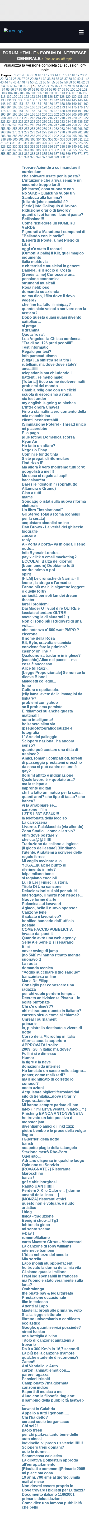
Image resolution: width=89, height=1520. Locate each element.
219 (68, 118)
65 (7, 86)
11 (43, 75)
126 (50, 96)
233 (62, 121)
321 (50, 143)
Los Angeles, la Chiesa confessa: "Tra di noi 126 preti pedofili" (52, 341)
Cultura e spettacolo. (40, 690)
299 (9, 139)
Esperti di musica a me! (43, 1392)
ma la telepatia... (36, 784)
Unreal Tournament (39, 1019)
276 (50, 132)
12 (47, 75)
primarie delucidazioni (41, 1499)
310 (74, 139)
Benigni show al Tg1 (40, 1220)
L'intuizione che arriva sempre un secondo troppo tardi (52, 182)
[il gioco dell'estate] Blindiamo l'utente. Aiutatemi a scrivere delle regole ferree (52, 852)
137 (26, 100)
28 (27, 79)
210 (15, 118)
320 (44, 143)
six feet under (34, 399)
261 (50, 129)
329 (8, 146)
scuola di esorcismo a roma (46, 394)
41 (83, 79)
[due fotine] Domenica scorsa (48, 437)
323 (62, 143)
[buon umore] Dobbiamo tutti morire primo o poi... (48, 568)
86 (12, 89)
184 (38, 111)
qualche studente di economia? (50, 1357)
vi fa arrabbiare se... (39, 805)
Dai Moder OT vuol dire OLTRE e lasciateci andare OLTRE (51, 610)
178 (2, 111)
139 (38, 100)
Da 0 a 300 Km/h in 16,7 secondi (50, 1349)
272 (26, 132)
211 (21, 118)
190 (74, 111)
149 (8, 104)
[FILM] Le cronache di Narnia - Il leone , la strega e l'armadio (50, 580)
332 (26, 146)
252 (86, 125)
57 (61, 82)
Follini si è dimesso (39, 1054)
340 (74, 146)
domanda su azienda (40, 292)
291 (50, 136)
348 (32, 150)
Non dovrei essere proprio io (47, 1486)
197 (26, 114)
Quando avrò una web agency (49, 938)
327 (86, 143)
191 (80, 111)
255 (14, 129)
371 (80, 154)
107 (27, 93)
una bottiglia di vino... (41, 1336)
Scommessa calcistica (42, 1456)
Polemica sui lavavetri (41, 904)
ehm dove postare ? (40, 835)
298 (3, 139)
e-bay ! (28, 1233)
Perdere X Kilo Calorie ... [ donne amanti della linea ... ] (51, 1193)
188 (62, 111)
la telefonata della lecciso (44, 818)
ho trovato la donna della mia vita (51, 1268)
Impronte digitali (36, 788)
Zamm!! (28, 1362)
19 (77, 75)
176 (80, 107)
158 (62, 104)
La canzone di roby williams (46, 1246)
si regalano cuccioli (39, 878)
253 (2, 129)
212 (26, 118)
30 (36, 79)
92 (37, 89)
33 (49, 79)
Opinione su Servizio (40, 1165)
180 (14, 111)
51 (36, 82)
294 (68, 136)
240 (14, 125)
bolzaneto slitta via (38, 724)
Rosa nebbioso (35, 287)
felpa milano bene (38, 874)
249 (68, 125)
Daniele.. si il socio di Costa (46, 270)
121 (20, 96)
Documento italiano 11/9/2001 (48, 1494)
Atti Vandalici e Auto (40, 1366)
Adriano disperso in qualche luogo (53, 1161)
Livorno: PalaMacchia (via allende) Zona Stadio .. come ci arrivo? (52, 829)
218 (62, 118)
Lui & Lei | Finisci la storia (45, 882)
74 (47, 86)
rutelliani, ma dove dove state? (49, 364)
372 (86, 154)
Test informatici (35, 347)
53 (44, 82)
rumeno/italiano (36, 1238)
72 (39, 86)
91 (33, 89)
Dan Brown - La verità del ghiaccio (52, 527)
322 (56, 143)
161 (80, 104)
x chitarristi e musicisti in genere (51, 266)
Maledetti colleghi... (39, 681)
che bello (30, 1507)
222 (86, 118)
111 (51, 93)
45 (10, 82)
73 (43, 86)
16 (64, 75)
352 (56, 150)
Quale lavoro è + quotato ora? (48, 780)
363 (32, 154)
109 (39, 93)
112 (56, 93)
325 (74, 143)
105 (16, 93)
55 (53, 82)
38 (70, 79)
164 (8, 107)
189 (68, 111)
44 (6, 82)
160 (74, 104)
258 (32, 129)
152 (26, 104)
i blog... (28, 1212)
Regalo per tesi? (36, 352)
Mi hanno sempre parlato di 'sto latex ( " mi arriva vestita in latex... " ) (54, 1107)
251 (80, 125)
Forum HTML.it (19, 52)
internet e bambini (38, 1250)
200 (44, 114)
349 (38, 150)
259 (38, 129)
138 (32, 100)
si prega (29, 326)
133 (2, 100)
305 (44, 139)
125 (44, 96)
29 (31, 79)
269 (8, 132)
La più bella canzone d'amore (48, 1353)
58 (66, 82)
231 (50, 121)
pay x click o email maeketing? (49, 557)
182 (26, 111)
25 (14, 79)
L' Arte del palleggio (39, 737)
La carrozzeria (34, 822)
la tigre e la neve (36, 1062)
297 (86, 136)
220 (74, 118)
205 (74, 114)
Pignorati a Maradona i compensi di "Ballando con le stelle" (53, 234)
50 (31, 82)
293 (62, 136)
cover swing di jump (40, 951)
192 (86, 111)
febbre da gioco (36, 1225)
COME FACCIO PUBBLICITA (47, 929)
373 (20, 157)
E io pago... (32, 433)
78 (64, 86)
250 (74, 125)
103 (4, 93)
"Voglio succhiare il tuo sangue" (51, 972)
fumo (26, 685)
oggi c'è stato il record (42, 249)
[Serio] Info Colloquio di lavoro (49, 206)
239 (8, 125)
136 (20, 100)
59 (70, 82)
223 (2, 121)
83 (86, 86)
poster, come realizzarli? (43, 1075)
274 (38, 132)
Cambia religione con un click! (49, 390)
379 (56, 157)
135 (14, 100)
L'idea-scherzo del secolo (45, 1255)
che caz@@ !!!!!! (36, 840)
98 (63, 89)
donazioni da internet (41, 1066)
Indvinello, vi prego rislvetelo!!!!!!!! (52, 1443)
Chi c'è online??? (37, 1006)
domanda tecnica (37, 968)
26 (19, 79)
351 (50, 150)
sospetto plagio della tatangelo (49, 1148)
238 (2, 125)
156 (50, 104)
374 (26, 157)
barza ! (28, 1178)
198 (32, 114)
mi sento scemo (36, 1229)
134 (8, 100)
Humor (28, 1058)
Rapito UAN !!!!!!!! (38, 1186)
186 (50, 111)
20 (82, 75)
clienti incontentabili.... (42, 420)
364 (38, 154)
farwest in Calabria (38, 1409)
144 (68, 100)
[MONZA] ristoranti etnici (44, 1199)
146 (80, 100)
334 (38, 146)
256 (20, 129)
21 (86, 75)
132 (85, 96)
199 (38, 114)
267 (86, 129)
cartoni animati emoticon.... (46, 1370)
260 (44, 129)
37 (66, 79)
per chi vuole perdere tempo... (48, 994)
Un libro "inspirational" (42, 510)
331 (20, 146)
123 (32, 96)
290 (44, 136)
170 (44, 107)
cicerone (29, 634)
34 (53, 79)
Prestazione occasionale (44, 1298)
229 (38, 121)
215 (44, 118)
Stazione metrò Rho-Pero (44, 1152)
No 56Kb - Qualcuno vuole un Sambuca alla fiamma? (48, 195)
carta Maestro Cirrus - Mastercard (52, 1242)
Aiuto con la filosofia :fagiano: (48, 1396)
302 (26, 139)
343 (2, 150)
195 (14, 114)
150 (14, 104)
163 (2, 107)
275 (44, 132)
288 (32, 136)
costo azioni (33, 1088)
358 (2, 154)
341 (80, 146)
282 (86, 132)
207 (86, 114)
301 (21, 139)
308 (62, 139)
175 (74, 107)
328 (2, 146)
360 (14, 154)
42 (87, 79)
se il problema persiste (42, 707)
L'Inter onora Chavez (40, 407)
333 (32, 146)
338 (62, 146)
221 (80, 118)
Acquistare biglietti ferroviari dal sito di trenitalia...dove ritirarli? (50, 1094)
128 (62, 96)
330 (14, 146)
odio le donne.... (36, 1452)
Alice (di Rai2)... (35, 668)
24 (10, 79)
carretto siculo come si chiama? (50, 1015)
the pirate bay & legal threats (47, 1293)
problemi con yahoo (40, 703)
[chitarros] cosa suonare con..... (50, 189)
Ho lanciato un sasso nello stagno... (54, 1071)
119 (8, 96)
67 (16, 86)
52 (40, 82)
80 (73, 86)
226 (20, 121)
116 (79, 93)
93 (42, 89)
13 (52, 75)
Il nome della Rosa (38, 638)
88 (20, 89)
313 (2, 143)
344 (8, 150)
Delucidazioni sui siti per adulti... (51, 891)
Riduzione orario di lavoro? (46, 210)
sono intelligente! (37, 720)
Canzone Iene (34, 912)
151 (20, 104)
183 (32, 111)
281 (80, 132)
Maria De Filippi (35, 981)
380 (62, 157)
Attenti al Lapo (35, 1306)
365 (44, 154)
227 (26, 121)
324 (68, 143)
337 (56, 146)
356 (80, 150)
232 (56, 121)
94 (46, 89)
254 (8, 129)
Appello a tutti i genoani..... (45, 1413)
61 (78, 82)
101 (78, 89)
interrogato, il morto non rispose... (52, 895)
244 (38, 125)
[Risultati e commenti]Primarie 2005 (53, 1469)
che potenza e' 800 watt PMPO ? (50, 630)
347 (26, 150)
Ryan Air (29, 441)
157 (56, 104)
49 (27, 82)
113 (62, 93)
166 (20, 107)
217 (56, 118)
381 (68, 157)
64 (3, 86)
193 (2, 114)
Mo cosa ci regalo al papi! (44, 476)
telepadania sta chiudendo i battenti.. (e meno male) (46, 375)
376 (38, 157)
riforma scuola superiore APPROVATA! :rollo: (44, 1043)
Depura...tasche (36, 1101)
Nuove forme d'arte (39, 899)
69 (24, 86)
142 (56, 100)
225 (14, 121)
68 (20, 86)
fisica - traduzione (38, 1216)
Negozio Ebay (34, 450)
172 (56, 107)
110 (45, 93)
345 (14, 150)
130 (73, 96)
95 (50, 89)
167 (26, 107)
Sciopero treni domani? (43, 1447)
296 (80, 136)
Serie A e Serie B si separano (48, 942)
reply (26, 540)
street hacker (33, 1332)
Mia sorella (31, 1259)
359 (8, 154)
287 (26, 136)
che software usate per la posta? (51, 176)
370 (74, 154)
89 (25, 89)
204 (68, 114)
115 (73, 93)
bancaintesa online (39, 976)
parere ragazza (35, 1375)
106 (21, 93)
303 (32, 139)
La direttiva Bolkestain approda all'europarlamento (50, 1462)
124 (38, 96)
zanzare (29, 536)
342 (86, 146)
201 (50, 114)
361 (20, 154)
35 (57, 79)
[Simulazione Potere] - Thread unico (54, 424)
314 (8, 143)
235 (74, 121)
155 (44, 104)
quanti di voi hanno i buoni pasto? (52, 215)
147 (86, 100)
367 (56, 154)
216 (50, 118)
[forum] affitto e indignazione (47, 775)
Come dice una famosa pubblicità (52, 1503)
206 (80, 114)
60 (74, 82)
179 (8, 111)
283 (2, 136)
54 (49, 82)
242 (26, 125)
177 (86, 107)
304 (38, 139)
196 (20, 114)
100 (72, 89)
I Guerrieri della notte (40, 1139)
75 (52, 86)
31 (40, 79)
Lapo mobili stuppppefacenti (47, 1263)
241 (20, 125)
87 (16, 89)
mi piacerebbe (34, 429)
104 (10, 93)
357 (86, 150)
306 (50, 139)
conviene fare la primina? (44, 647)
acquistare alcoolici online (45, 523)
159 (68, 104)
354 (68, 150)
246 (50, 125)
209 (9, 118)
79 (69, 86)
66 (11, 86)
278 (62, 132)
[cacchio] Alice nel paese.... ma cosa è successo (49, 662)
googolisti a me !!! (38, 471)
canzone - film (34, 810)
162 (86, 104)
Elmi (26, 947)
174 (68, 107)
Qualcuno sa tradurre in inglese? (51, 655)
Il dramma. (31, 330)
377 (44, 157)
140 (44, 100)
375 (32, 157)
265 (74, 129)
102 (84, 89)
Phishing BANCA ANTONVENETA (52, 1113)
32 (44, 79)
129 (68, 96)
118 (3, 96)
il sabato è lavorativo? (41, 917)
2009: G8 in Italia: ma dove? (46, 1049)
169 (38, 107)
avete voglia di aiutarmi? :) (45, 617)
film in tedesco (35, 1302)
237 (86, 121)
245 (44, 125)
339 (68, 146)
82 (82, 86)
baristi (27, 1143)
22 (2, 79)
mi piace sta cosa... (39, 1473)
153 (32, 104)
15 (60, 75)
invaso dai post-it (37, 934)
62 (83, 82)
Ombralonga (33, 1289)
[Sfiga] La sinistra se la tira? (46, 360)
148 (2, 104)
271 (20, 132)
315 (14, 143)
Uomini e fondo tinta (40, 454)
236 (80, 121)
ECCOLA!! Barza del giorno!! (48, 561)
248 (62, 125)
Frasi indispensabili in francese (50, 1276)
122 (26, 96)
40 (78, 79)
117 (85, 93)
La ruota (29, 964)
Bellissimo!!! (33, 219)
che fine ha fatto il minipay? (46, 304)
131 (79, 96)
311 (80, 139)
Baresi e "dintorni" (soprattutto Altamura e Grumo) (49, 486)
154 (38, 104)
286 (20, 136)
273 (32, 132)
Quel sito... (31, 1156)
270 (14, 132)
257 (26, 129)
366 (50, 154)
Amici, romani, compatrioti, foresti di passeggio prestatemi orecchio (52, 760)
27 (23, 79)
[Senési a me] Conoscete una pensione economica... (48, 277)
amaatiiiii (29, 369)
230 (44, 121)
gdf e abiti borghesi (39, 1182)
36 (61, 79)
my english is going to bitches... (50, 403)
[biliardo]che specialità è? (45, 202)
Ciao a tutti (31, 493)
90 (29, 89)
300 (15, 139)
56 (57, 82)
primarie (29, 1024)
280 (74, 132)
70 (28, 86)
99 (67, 89)
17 (69, 75)
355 (74, 150)
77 (60, 86)
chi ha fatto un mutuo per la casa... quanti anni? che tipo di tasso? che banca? (53, 796)
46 (14, 82)
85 (7, 89)
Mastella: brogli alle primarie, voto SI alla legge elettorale (52, 1312)
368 (62, 154)
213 (32, 118)
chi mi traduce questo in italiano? (51, 1011)
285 (14, 136)
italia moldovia (35, 262)
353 (62, 150)
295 (74, 136)
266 (80, 129)
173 (62, 107)
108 (33, 93)
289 (38, 136)
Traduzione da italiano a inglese (50, 844)
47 (19, 82)
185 (44, 111)
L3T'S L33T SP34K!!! (40, 814)
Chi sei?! (30, 1426)
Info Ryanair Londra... (41, 553)
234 (68, 121)
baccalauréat (33, 480)
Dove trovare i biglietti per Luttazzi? (53, 1490)
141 (50, 100)
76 (56, 86)
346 (20, 150)
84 (3, 89)
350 (44, 150)
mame (27, 497)
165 (14, 107)
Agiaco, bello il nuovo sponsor (49, 908)
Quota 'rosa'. (33, 334)
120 (14, 96)
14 (56, 75)
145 (74, 100)
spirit (26, 574)
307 (56, 139)
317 (26, 143)
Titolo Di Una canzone (41, 887)
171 (50, 107)
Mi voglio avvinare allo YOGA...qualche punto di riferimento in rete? (44, 865)
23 (6, 79)
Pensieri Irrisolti (36, 1379)
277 (56, 132)
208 (3, 118)
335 (44, 146)
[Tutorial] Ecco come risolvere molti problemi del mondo (53, 384)
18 (73, 75)
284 (8, 136)
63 (87, 82)
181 (20, 111)
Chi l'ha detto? (35, 1417)
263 (62, 129)
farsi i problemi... (36, 604)
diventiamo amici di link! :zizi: (48, 1126)
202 (56, 114)
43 (2, 82)
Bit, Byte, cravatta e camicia (46, 643)
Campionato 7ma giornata (45, 1383)
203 (62, 114)
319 (38, 143)
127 (56, 96)
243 (32, 125)
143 (62, 100)
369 (68, 154)
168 (32, 107)
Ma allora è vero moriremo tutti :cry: (53, 467)
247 (56, 125)
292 (56, 136)
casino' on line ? (36, 651)
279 (68, 132)
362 (26, 154)
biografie (30, 531)
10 (39, 75)
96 (54, 89)
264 (68, 129)
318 (32, 143)
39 (74, 79)
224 (8, 121)
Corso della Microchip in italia (48, 1036)
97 (59, 89)
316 (20, 143)
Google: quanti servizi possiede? (51, 1327)
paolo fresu (32, 1430)
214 (38, 118)
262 (56, 129)
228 (32, 121)
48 (23, 82)
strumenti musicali (38, 283)
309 (68, 139)
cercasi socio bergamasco (45, 1422)
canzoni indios (35, 1387)
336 (50, 146)
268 (2, 132)
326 (80, 143)
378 (50, 157)
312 (86, 139)
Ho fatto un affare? (38, 446)
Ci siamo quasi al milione (44, 1272)
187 (56, 111)
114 (68, 93)
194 (8, 114)
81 (77, 86)
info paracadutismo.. (40, 356)
